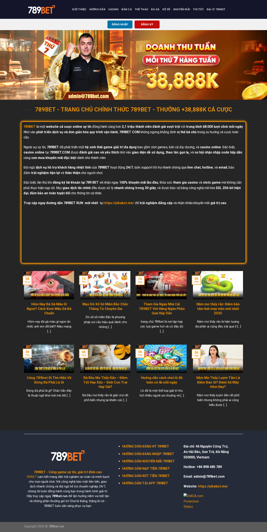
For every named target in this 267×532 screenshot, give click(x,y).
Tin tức (198, 9)
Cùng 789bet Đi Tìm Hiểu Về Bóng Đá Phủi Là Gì (49, 380)
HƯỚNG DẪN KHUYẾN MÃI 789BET (148, 461)
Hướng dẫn (97, 9)
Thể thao (141, 9)
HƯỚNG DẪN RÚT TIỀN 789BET (146, 476)
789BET (31, 477)
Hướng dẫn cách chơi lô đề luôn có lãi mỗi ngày (162, 380)
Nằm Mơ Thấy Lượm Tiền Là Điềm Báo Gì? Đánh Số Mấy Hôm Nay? (218, 382)
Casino (113, 9)
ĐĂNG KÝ (147, 24)
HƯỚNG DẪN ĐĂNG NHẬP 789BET (148, 454)
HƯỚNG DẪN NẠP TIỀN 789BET (146, 469)
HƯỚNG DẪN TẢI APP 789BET (145, 483)
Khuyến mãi (181, 9)
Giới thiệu (79, 9)
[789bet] (45, 9)
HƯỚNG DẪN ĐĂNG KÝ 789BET (145, 446)
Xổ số (166, 9)
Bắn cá (126, 9)
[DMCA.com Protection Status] (196, 501)
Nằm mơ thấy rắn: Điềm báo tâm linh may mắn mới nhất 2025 (218, 308)
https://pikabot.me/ (119, 203)
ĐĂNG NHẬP (120, 24)
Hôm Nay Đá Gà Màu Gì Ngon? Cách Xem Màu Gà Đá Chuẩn (49, 308)
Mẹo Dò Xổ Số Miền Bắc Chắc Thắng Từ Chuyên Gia (105, 306)
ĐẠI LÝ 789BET (216, 9)
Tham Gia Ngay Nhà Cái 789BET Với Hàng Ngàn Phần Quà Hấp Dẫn (162, 308)
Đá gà (155, 9)
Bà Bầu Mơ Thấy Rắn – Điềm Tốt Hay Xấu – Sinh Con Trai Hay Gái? (105, 382)
